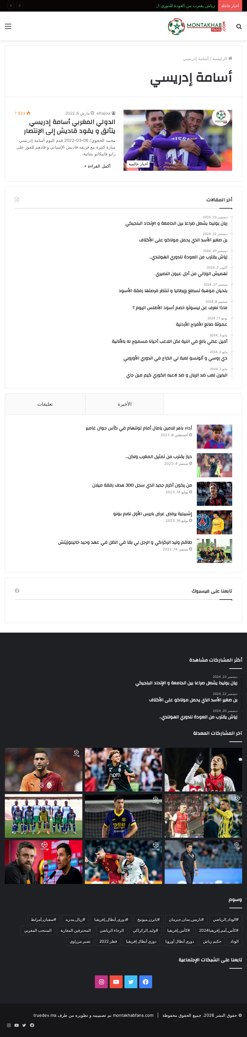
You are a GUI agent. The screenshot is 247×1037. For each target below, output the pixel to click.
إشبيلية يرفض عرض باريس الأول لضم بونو (152, 514)
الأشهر (203, 404)
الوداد (234, 941)
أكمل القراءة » (97, 166)
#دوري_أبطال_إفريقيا (111, 919)
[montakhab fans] (196, 26)
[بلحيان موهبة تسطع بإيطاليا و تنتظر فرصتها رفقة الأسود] (123, 816)
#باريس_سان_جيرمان (186, 919)
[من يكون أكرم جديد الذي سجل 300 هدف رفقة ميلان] (214, 494)
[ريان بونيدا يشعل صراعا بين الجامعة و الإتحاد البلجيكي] (203, 769)
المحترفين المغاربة (75, 930)
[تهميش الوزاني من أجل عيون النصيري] (203, 816)
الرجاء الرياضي (112, 930)
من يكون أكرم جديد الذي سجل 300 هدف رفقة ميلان (142, 485)
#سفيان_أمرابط (43, 919)
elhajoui (103, 113)
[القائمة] (8, 28)
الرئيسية (220, 58)
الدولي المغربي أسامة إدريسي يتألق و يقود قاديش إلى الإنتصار (69, 126)
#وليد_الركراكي (145, 930)
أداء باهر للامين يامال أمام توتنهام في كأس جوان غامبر (139, 428)
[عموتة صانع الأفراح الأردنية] (203, 862)
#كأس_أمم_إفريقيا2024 (219, 930)
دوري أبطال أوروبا (179, 941)
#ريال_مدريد (75, 919)
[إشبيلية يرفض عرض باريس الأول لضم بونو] (214, 522)
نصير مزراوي (80, 941)
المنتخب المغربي (37, 930)
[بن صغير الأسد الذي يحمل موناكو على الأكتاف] (123, 769)
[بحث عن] (239, 28)
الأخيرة (125, 404)
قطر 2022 (108, 941)
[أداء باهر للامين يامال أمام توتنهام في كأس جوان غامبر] (214, 437)
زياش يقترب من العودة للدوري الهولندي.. (178, 5)
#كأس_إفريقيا (178, 930)
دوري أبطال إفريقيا (141, 941)
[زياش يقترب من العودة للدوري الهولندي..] (43, 769)
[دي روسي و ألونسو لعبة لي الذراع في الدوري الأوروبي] (43, 862)
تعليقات (45, 404)
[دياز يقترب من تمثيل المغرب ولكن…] (214, 465)
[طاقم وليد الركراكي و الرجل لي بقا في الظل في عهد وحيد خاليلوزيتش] (214, 551)
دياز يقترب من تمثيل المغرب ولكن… (158, 457)
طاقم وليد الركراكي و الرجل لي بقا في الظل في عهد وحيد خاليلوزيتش (125, 542)
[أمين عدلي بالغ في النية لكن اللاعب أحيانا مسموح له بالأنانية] (123, 862)
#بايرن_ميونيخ (148, 919)
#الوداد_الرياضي (226, 919)
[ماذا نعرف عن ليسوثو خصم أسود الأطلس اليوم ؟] (43, 816)
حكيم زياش (212, 941)
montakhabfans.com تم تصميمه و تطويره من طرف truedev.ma (93, 1015)
